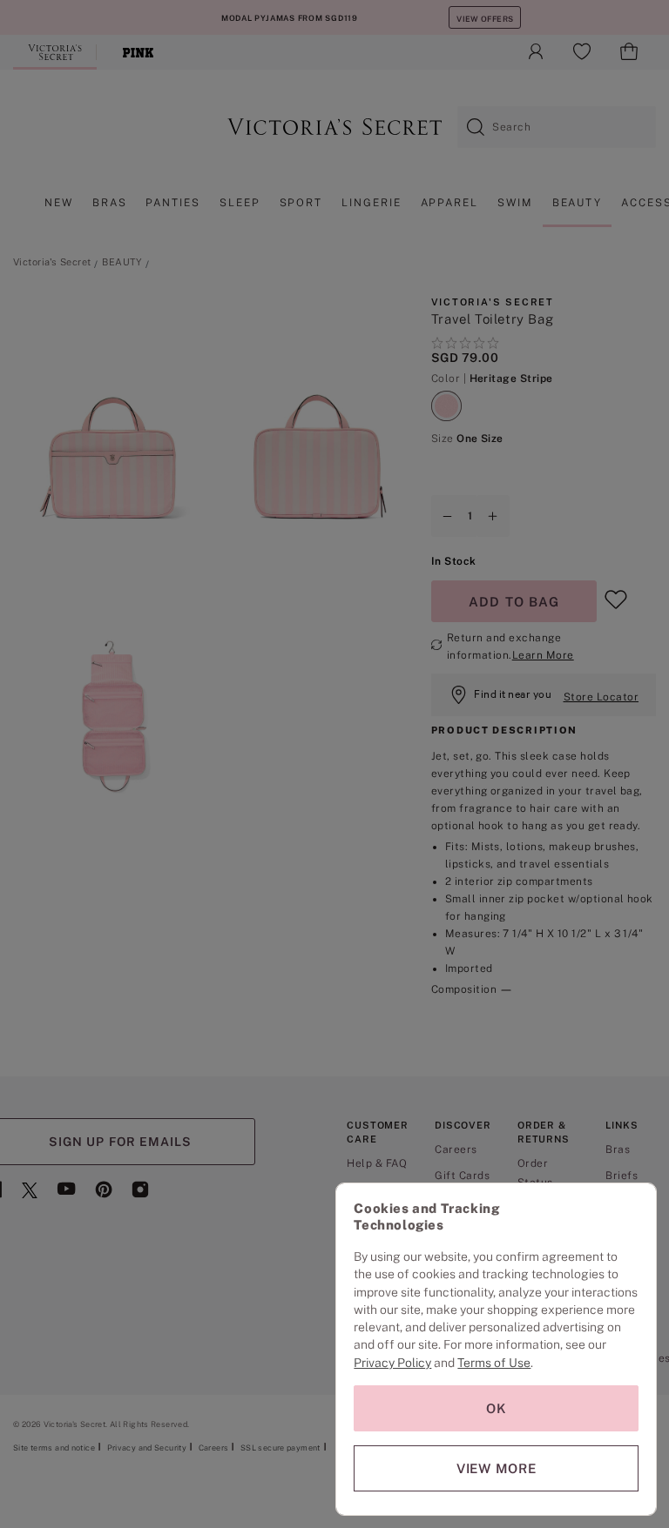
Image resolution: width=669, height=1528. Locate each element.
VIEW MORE (496, 1468)
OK (496, 1408)
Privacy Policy (392, 1363)
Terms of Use (493, 1363)
